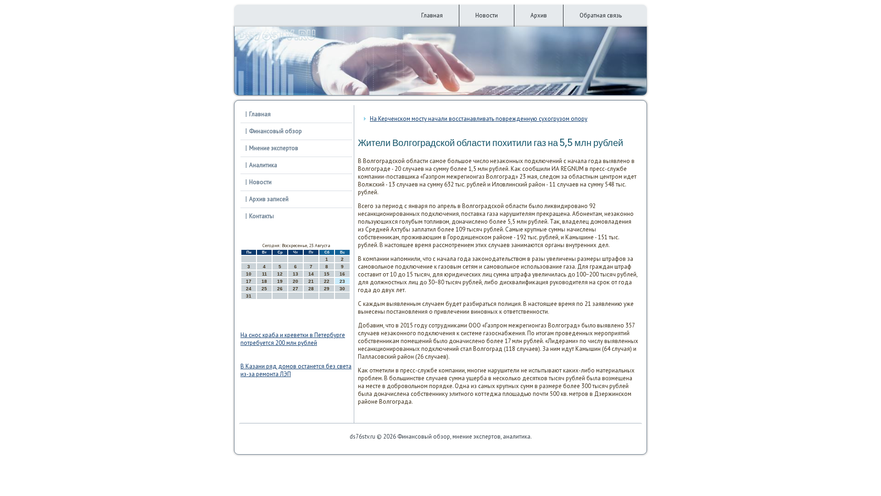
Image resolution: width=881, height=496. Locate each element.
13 (295, 273)
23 (342, 281)
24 (248, 288)
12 (280, 273)
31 (248, 296)
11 (264, 273)
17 (248, 281)
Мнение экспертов (273, 148)
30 (342, 288)
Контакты (261, 216)
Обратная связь (601, 15)
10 (248, 273)
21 (311, 281)
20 (295, 281)
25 (264, 288)
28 (311, 288)
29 (326, 288)
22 (326, 281)
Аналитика (263, 165)
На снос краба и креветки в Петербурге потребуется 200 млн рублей (292, 339)
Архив (538, 15)
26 (280, 288)
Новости (486, 15)
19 (280, 281)
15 (326, 273)
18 (264, 281)
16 (342, 273)
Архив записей (269, 199)
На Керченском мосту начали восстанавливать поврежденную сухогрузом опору (478, 119)
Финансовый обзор (275, 131)
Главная (432, 15)
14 (311, 273)
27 (295, 288)
